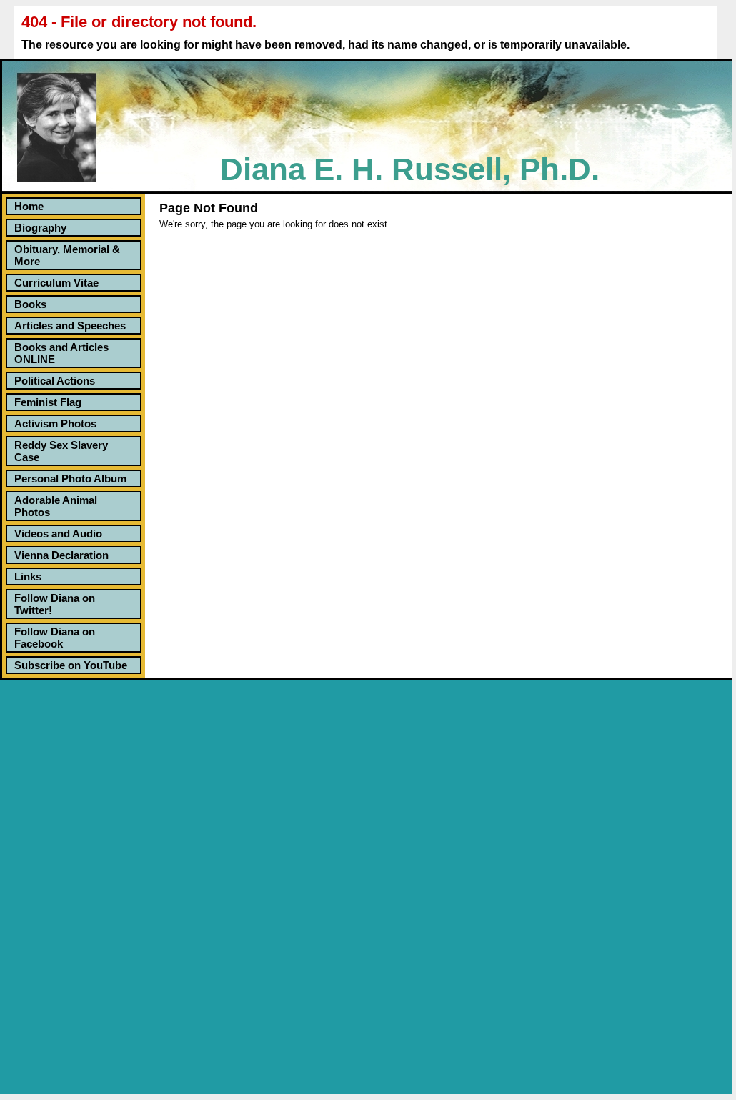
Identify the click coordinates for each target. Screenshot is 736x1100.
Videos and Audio (58, 533)
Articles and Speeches (70, 325)
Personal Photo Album (70, 478)
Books (30, 304)
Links (27, 576)
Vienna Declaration (61, 555)
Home (29, 206)
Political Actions (54, 381)
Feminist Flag (47, 402)
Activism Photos (55, 423)
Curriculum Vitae (56, 283)
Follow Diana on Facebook (54, 637)
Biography (40, 228)
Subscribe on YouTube (70, 665)
